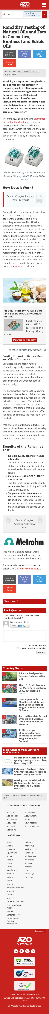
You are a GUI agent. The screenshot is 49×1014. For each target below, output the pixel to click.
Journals (10, 873)
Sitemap (10, 911)
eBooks (10, 859)
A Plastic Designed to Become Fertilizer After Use (32, 676)
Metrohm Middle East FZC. (28, 568)
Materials (28, 852)
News (9, 842)
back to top (39, 931)
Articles (10, 845)
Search (10, 884)
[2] (9, 688)
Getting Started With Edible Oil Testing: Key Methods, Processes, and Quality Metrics (29, 784)
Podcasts (28, 866)
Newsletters (12, 891)
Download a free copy (24, 339)
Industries (29, 859)
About (9, 880)
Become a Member (15, 887)
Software (11, 877)
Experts (27, 870)
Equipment (12, 852)
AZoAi (27, 819)
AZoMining (11, 829)
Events (10, 866)
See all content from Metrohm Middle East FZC (22, 796)
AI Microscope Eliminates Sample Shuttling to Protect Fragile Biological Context (30, 736)
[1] (9, 676)
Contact (10, 894)
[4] (9, 719)
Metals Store (12, 870)
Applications (30, 856)
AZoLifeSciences (31, 826)
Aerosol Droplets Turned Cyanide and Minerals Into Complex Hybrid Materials (33, 720)
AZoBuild (11, 826)
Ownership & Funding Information (13, 921)
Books (9, 856)
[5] (9, 733)
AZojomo (28, 863)
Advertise (11, 898)
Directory (11, 849)
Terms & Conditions (15, 901)
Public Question (38, 645)
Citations (10, 601)
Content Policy (13, 915)
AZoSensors (29, 812)
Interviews (29, 845)
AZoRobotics (12, 816)
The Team (28, 877)
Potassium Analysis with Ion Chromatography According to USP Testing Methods (30, 771)
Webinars (28, 842)
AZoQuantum (30, 816)
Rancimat (17, 266)
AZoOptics (11, 822)
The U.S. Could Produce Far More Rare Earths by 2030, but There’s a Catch (32, 689)
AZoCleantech (13, 819)
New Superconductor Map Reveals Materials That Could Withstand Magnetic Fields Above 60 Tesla (31, 705)
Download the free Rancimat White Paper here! (24, 524)
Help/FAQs (29, 873)
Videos (10, 863)
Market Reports (31, 849)
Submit (41, 652)
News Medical (30, 822)
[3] (9, 702)
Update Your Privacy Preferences (26, 1006)
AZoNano (11, 812)
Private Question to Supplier (33, 648)
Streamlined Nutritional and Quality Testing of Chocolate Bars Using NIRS (30, 760)
